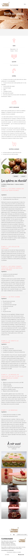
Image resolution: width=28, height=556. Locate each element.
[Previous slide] (2, 166)
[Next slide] (25, 166)
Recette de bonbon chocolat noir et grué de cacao (14, 510)
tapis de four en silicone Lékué (11, 154)
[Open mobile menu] (25, 4)
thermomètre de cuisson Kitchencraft (12, 152)
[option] (14, 166)
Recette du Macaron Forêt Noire (14, 477)
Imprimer (23, 176)
